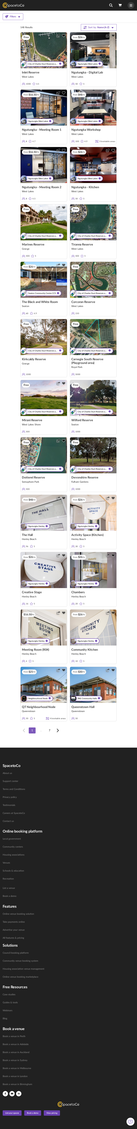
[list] (68, 797)
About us (7, 773)
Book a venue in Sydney (15, 1060)
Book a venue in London (15, 1076)
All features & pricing (13, 938)
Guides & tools (10, 1002)
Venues (6, 863)
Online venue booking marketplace (20, 977)
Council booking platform (16, 953)
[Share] (58, 35)
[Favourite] (63, 35)
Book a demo (9, 896)
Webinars (7, 1010)
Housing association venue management (23, 969)
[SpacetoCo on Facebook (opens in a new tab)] (5, 1093)
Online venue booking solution (18, 914)
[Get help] (130, 1122)
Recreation (8, 879)
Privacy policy (10, 797)
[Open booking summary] (120, 5)
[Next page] (57, 730)
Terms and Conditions (14, 789)
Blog (5, 1018)
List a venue (9, 888)
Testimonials (9, 805)
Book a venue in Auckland (16, 1052)
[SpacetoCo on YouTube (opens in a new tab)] (12, 1093)
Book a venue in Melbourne (17, 1068)
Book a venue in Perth (14, 1036)
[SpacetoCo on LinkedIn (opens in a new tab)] (18, 1093)
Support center (10, 781)
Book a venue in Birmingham (17, 1084)
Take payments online (14, 922)
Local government (12, 839)
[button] (111, 5)
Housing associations (13, 855)
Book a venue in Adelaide (16, 1044)
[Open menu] (131, 5)
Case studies (9, 994)
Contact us (8, 821)
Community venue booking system (20, 961)
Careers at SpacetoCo (14, 813)
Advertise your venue (14, 930)
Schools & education (13, 871)
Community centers (13, 847)
